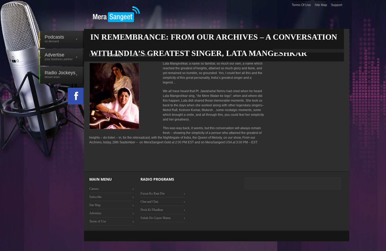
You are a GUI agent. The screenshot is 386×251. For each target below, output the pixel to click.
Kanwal (115, 55)
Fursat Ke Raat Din (152, 193)
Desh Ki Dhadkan (151, 210)
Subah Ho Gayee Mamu (155, 218)
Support (336, 5)
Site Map (321, 5)
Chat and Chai (149, 201)
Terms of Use (301, 5)
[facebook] (76, 96)
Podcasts (54, 38)
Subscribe (95, 197)
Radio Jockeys (60, 74)
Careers (94, 189)
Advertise (59, 56)
